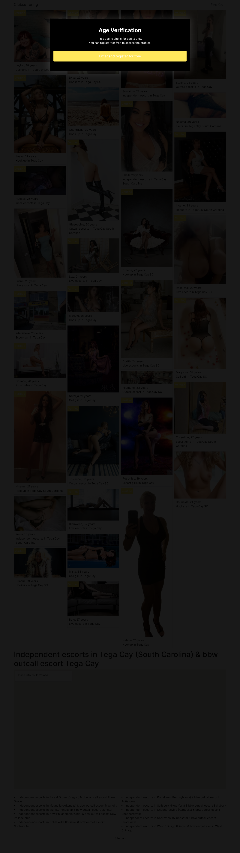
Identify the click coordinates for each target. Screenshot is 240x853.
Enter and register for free (120, 56)
